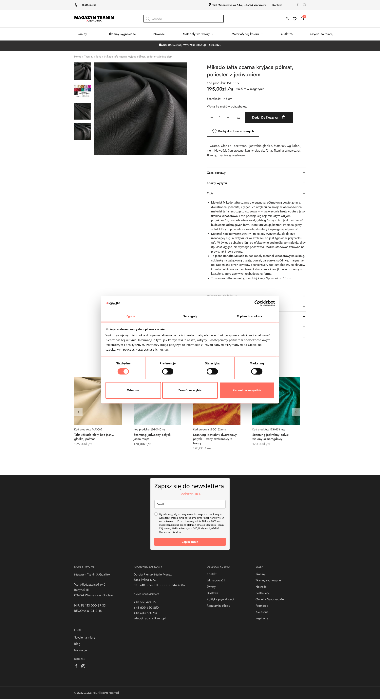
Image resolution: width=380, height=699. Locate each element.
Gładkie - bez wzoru (234, 145)
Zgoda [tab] (130, 316)
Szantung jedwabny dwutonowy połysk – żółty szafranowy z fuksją (215, 438)
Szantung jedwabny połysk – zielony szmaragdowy (272, 436)
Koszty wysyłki (217, 183)
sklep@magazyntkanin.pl (150, 618)
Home (77, 56)
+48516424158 (88, 5)
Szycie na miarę (321, 34)
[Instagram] (83, 667)
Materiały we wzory (196, 34)
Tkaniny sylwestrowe (231, 155)
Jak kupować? (216, 580)
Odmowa (133, 390)
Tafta (98, 56)
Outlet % (287, 34)
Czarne (214, 145)
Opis (210, 193)
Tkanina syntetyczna (287, 150)
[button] (296, 412)
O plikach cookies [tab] (249, 316)
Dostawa (212, 593)
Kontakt (277, 5)
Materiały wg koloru (245, 34)
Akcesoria (262, 612)
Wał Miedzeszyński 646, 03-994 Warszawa (239, 5)
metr (209, 150)
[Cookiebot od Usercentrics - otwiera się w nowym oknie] (257, 303)
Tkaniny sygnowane (122, 34)
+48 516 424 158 (145, 602)
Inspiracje (80, 650)
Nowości (159, 34)
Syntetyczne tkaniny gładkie (246, 150)
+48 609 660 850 (146, 607)
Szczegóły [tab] (190, 316)
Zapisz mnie (190, 542)
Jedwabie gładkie (260, 145)
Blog (77, 643)
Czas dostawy (216, 172)
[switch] (167, 371)
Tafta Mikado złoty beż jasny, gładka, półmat (94, 436)
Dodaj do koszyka (265, 117)
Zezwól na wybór (190, 390)
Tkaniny (81, 34)
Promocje (262, 605)
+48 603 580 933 (146, 613)
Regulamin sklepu (218, 605)
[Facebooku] (76, 667)
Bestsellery (262, 593)
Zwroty (211, 586)
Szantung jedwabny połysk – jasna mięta (154, 436)
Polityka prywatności (220, 599)
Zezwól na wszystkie (247, 390)
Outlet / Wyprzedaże (270, 599)
